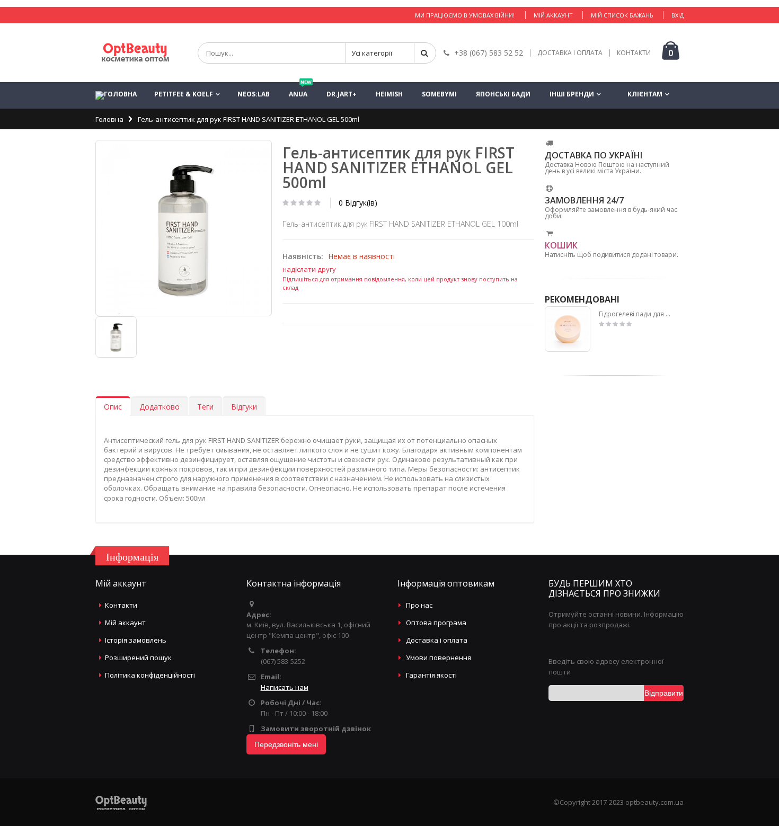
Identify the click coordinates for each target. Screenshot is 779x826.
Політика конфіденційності (150, 675)
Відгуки (244, 407)
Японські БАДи (503, 94)
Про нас (419, 605)
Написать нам (284, 687)
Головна (109, 119)
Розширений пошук (138, 657)
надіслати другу (309, 269)
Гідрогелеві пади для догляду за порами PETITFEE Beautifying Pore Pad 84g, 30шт (636, 314)
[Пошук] (425, 53)
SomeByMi (439, 94)
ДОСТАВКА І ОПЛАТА (570, 53)
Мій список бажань (622, 15)
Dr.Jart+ (341, 94)
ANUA (300, 90)
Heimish (389, 94)
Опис (113, 407)
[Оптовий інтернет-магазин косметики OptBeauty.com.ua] (135, 52)
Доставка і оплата (436, 640)
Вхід (677, 15)
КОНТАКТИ (634, 53)
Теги (205, 407)
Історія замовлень (135, 640)
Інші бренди (572, 94)
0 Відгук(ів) (358, 203)
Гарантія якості (431, 675)
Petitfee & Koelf (183, 94)
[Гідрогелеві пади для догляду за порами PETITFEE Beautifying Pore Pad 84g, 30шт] (567, 329)
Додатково (159, 407)
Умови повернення (438, 657)
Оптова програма (436, 622)
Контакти (121, 605)
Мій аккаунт (553, 15)
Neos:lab (253, 94)
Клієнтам (644, 94)
